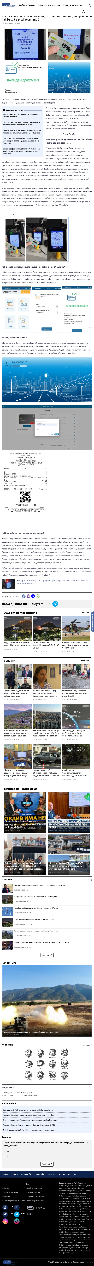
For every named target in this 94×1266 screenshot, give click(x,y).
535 (29, 901)
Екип (27, 1184)
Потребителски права (35, 1196)
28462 (17, 1035)
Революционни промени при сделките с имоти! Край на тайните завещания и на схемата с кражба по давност (46, 733)
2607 (75, 779)
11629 (17, 739)
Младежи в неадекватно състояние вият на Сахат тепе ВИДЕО (75, 694)
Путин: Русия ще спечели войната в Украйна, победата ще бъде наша (41, 942)
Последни (7, 879)
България (32, 5)
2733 (75, 739)
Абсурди (72, 1174)
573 (16, 649)
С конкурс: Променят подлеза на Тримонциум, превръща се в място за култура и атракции (15, 773)
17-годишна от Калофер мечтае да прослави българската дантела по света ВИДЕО (45, 694)
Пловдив (22, 5)
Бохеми (61, 1174)
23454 (17, 700)
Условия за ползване (10, 1192)
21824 (62, 831)
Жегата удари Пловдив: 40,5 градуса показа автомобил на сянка (73, 733)
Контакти (6, 1196)
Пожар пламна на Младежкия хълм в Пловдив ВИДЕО (46, 645)
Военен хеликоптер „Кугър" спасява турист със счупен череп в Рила (75, 645)
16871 (18, 831)
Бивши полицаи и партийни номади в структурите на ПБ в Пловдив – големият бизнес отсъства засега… (23, 866)
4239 (46, 651)
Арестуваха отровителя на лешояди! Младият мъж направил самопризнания (16, 733)
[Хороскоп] (47, 1080)
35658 (75, 700)
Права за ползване (33, 1192)
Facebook (24, 596)
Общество (26, 1174)
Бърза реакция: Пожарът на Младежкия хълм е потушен (17, 644)
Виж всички (85, 612)
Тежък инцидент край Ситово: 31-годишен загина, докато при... (29, 1130)
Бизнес (51, 5)
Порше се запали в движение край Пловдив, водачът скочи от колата (46, 773)
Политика (42, 5)
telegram (33, 596)
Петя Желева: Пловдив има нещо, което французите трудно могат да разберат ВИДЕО (24, 824)
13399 (62, 873)
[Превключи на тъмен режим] (90, 5)
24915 (18, 873)
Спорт (66, 5)
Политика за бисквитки (35, 1201)
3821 (16, 779)
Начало (5, 1174)
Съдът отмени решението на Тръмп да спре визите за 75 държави (40, 885)
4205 (30, 924)
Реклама (5, 1188)
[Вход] (83, 12)
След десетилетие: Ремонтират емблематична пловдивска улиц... (30, 1120)
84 (29, 890)
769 (29, 936)
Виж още (46, 955)
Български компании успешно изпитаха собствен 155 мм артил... (31, 1032)
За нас (4, 1184)
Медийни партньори (34, 1188)
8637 (46, 739)
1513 (46, 700)
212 (29, 913)
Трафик (51, 1174)
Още (81, 5)
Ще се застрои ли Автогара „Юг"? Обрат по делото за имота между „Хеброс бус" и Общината (66, 866)
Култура (74, 5)
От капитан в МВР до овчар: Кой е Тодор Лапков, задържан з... (28, 1110)
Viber (28, 596)
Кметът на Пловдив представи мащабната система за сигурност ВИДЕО (66, 824)
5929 (46, 779)
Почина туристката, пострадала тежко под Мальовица (36, 931)
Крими (59, 5)
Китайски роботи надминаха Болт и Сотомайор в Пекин (36, 908)
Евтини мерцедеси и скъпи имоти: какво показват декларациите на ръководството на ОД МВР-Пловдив (16, 694)
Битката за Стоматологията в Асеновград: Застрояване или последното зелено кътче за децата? (75, 773)
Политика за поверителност (13, 1201)
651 (75, 651)
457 (29, 947)
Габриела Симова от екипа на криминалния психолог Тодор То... (28, 1115)
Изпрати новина (92, 622)
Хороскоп (7, 1045)
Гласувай (46, 1164)
